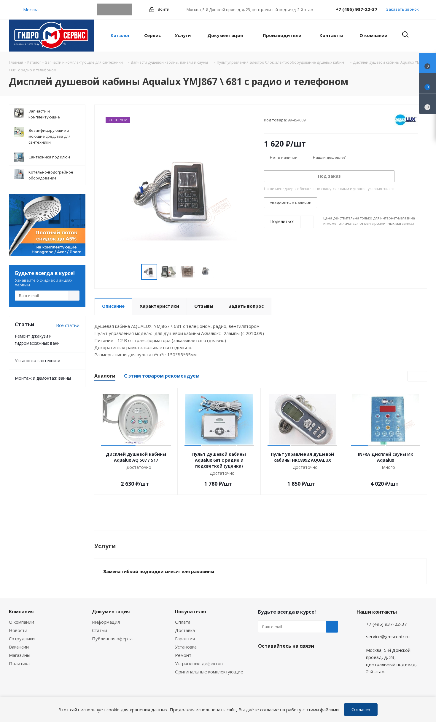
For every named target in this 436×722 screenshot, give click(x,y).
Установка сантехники (37, 360)
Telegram (103, 9)
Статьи (99, 630)
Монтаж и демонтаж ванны (43, 378)
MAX (126, 9)
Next (221, 272)
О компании (21, 622)
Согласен (360, 709)
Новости (18, 630)
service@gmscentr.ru (388, 636)
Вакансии (19, 647)
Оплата (182, 622)
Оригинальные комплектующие (209, 672)
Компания (21, 611)
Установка (186, 647)
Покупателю (190, 611)
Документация (111, 611)
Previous (134, 272)
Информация (106, 622)
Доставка (185, 630)
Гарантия (185, 638)
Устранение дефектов (199, 663)
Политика (19, 663)
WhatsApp (114, 9)
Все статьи (67, 325)
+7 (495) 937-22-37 (356, 9)
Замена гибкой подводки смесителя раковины (158, 571)
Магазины (19, 655)
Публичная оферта (112, 638)
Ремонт (183, 655)
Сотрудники (22, 638)
